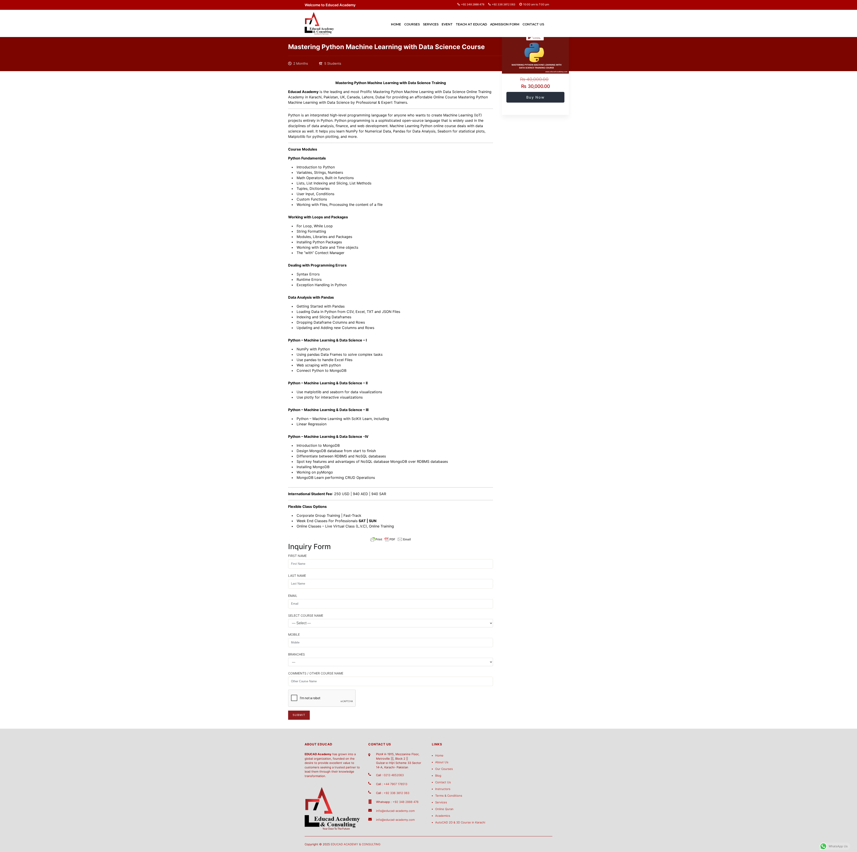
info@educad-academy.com (395, 811)
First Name (297, 556)
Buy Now (535, 97)
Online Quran (444, 809)
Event (447, 24)
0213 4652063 (394, 775)
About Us (441, 762)
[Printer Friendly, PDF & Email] (390, 539)
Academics (442, 815)
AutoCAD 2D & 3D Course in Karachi (460, 822)
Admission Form (504, 24)
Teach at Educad (471, 24)
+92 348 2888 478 (472, 4)
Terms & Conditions (448, 795)
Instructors (442, 789)
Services (431, 24)
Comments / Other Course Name (315, 673)
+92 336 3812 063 (503, 4)
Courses (412, 24)
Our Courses (444, 769)
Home (396, 24)
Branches (296, 654)
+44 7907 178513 (395, 784)
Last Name (297, 575)
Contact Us (533, 24)
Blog (438, 775)
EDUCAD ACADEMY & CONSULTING (356, 844)
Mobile (294, 634)
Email (292, 596)
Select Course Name (305, 615)
